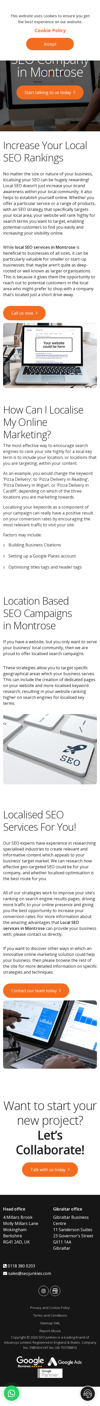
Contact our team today (34, 990)
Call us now (22, 313)
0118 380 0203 (21, 1266)
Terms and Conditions (50, 1315)
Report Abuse (50, 1330)
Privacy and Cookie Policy (50, 1307)
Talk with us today (47, 1169)
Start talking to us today (48, 92)
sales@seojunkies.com (29, 1273)
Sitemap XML (50, 1323)
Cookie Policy (50, 30)
